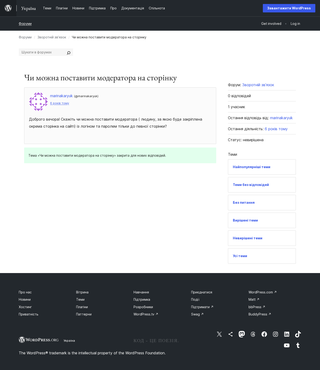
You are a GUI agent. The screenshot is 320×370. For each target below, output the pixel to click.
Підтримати (202, 307)
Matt (254, 299)
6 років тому (59, 103)
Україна (69, 340)
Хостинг (25, 307)
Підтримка (142, 299)
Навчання (141, 292)
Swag (197, 314)
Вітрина (82, 292)
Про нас (25, 292)
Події (195, 299)
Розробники (143, 307)
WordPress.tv (146, 314)
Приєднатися (201, 292)
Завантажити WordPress (289, 8)
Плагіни (82, 307)
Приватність (28, 314)
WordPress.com (263, 292)
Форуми (25, 24)
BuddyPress (260, 314)
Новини (25, 299)
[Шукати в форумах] (68, 52)
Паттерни (84, 314)
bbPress (257, 307)
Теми (80, 299)
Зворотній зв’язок (51, 37)
